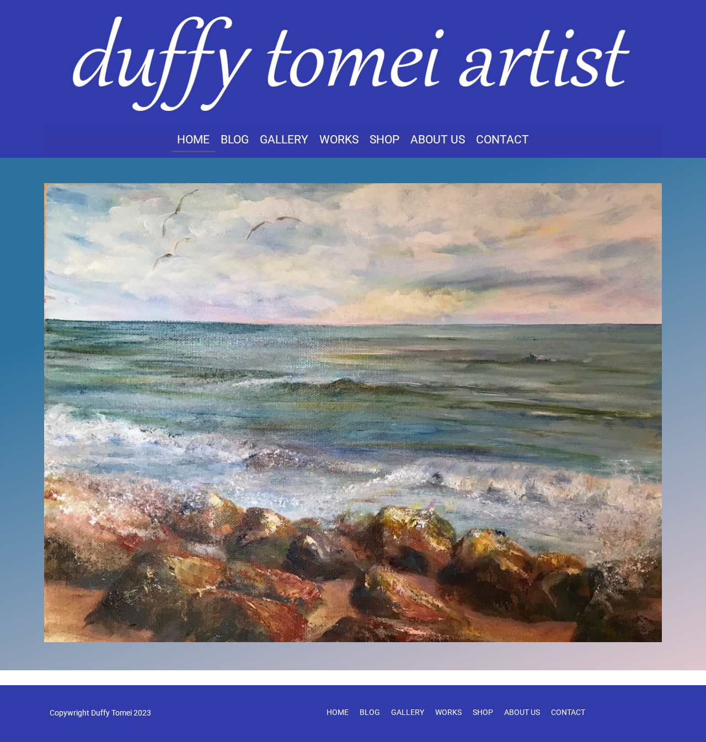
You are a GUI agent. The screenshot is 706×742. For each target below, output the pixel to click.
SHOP (384, 139)
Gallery (284, 139)
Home (193, 139)
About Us (437, 139)
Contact (502, 139)
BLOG (235, 139)
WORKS (339, 139)
